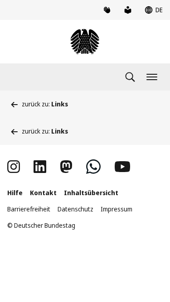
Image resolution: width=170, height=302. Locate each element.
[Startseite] (84, 41)
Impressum (116, 209)
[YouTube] (122, 166)
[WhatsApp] (93, 166)
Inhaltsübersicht (91, 192)
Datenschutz (75, 209)
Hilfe (15, 192)
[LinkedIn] (40, 166)
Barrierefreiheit (28, 209)
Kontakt (43, 192)
